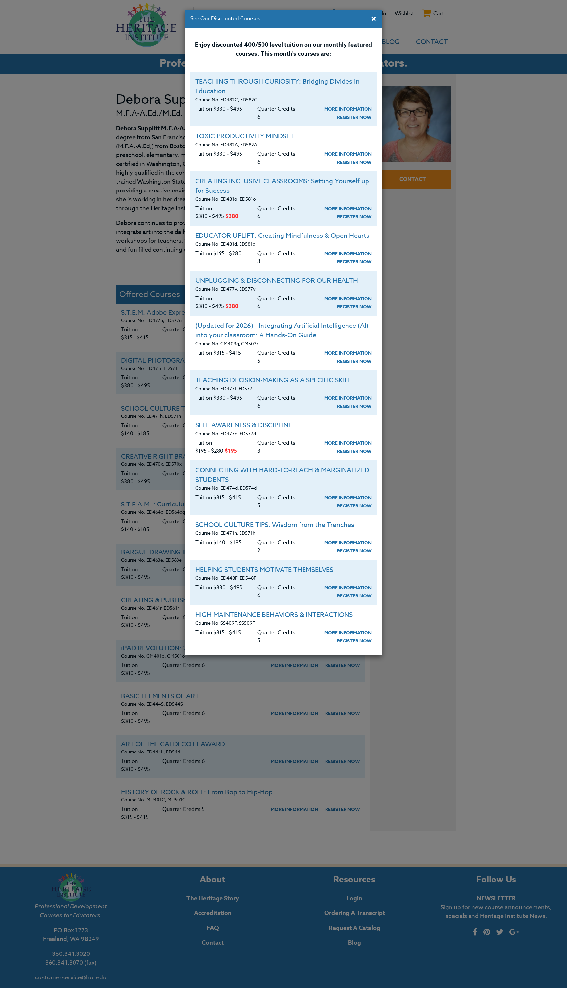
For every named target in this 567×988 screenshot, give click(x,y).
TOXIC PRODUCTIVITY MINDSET (244, 136)
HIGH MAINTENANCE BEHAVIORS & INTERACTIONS (274, 614)
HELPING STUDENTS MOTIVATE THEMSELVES (264, 569)
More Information (348, 109)
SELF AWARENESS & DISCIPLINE (243, 425)
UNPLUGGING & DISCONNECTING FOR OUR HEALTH (276, 280)
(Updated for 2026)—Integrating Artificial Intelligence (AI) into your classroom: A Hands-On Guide (281, 330)
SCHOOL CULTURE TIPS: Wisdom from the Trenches (274, 524)
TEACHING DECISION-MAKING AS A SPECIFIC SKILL (273, 380)
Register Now (354, 117)
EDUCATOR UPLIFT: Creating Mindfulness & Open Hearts (282, 235)
